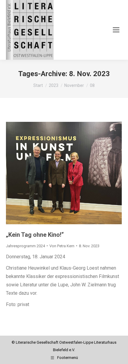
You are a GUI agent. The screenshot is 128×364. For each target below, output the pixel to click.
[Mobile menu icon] (116, 30)
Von (61, 246)
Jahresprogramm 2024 (25, 246)
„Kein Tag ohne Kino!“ (35, 234)
